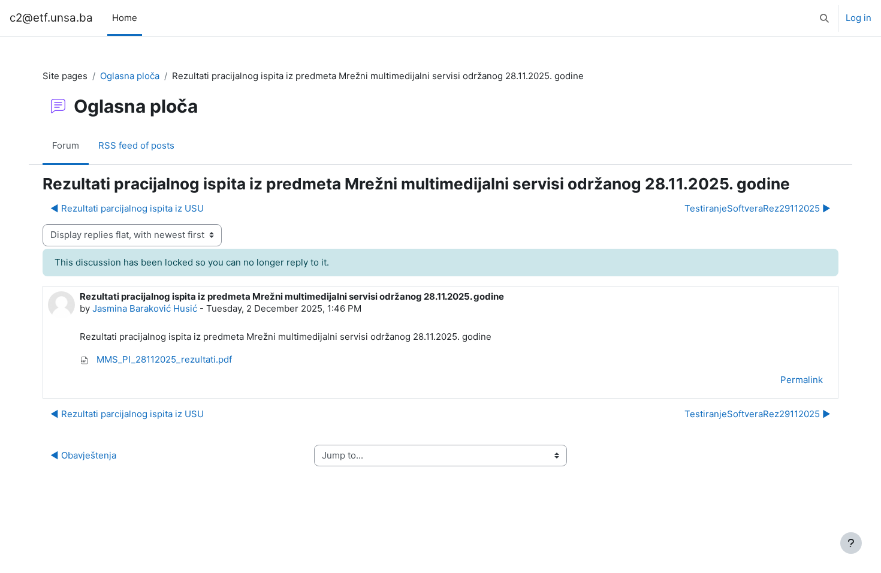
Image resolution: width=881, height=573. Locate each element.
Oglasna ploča (129, 76)
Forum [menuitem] (65, 145)
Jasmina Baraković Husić (144, 308)
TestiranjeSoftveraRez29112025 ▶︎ (757, 208)
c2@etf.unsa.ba (51, 18)
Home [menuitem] (124, 17)
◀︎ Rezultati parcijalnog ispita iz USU (127, 208)
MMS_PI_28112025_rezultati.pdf (163, 359)
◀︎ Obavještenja (83, 455)
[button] (824, 18)
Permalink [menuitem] (801, 379)
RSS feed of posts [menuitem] (136, 145)
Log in (858, 17)
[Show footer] (851, 543)
